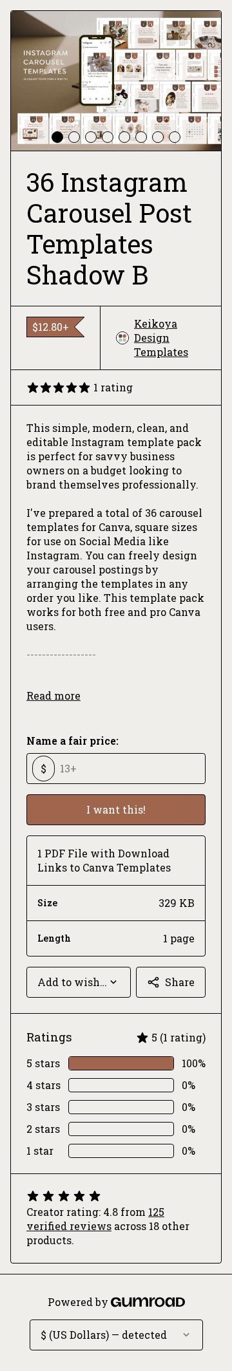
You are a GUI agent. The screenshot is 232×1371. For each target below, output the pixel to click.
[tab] (57, 137)
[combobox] (78, 982)
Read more (53, 695)
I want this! (116, 809)
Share (180, 982)
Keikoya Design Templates (161, 338)
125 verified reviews (95, 1219)
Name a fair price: (72, 740)
